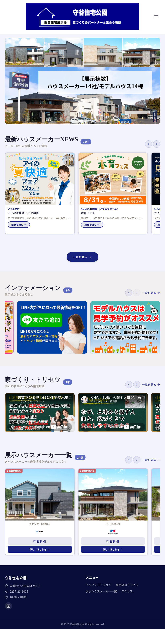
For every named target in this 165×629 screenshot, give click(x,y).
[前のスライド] (10, 80)
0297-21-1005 (19, 591)
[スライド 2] (86, 121)
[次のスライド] (155, 80)
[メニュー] (156, 17)
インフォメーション (98, 585)
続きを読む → (18, 224)
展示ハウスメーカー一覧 (101, 591)
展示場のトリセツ (127, 585)
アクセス (127, 591)
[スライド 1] (80, 121)
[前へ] (148, 144)
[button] (40, 193)
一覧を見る (80, 257)
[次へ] (156, 144)
